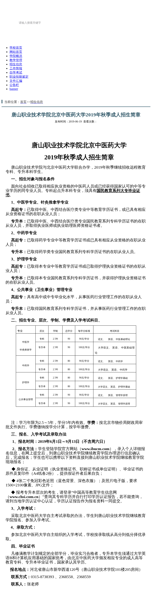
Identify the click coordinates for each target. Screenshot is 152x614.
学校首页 (16, 47)
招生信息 (44, 40)
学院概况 (135, 31)
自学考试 (16, 72)
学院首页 (78, 31)
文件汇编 (136, 40)
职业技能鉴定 (104, 40)
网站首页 (106, 31)
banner (14, 89)
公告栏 (14, 85)
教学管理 (16, 40)
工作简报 (72, 40)
